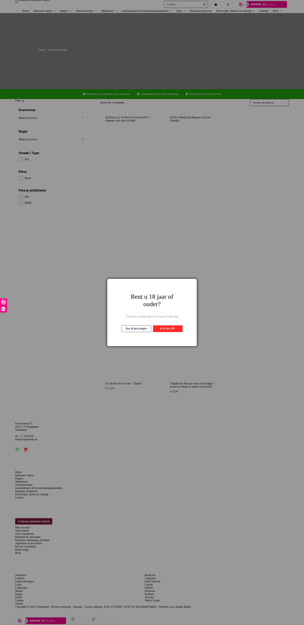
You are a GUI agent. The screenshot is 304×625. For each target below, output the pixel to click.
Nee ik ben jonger (136, 328)
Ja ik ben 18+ (168, 328)
